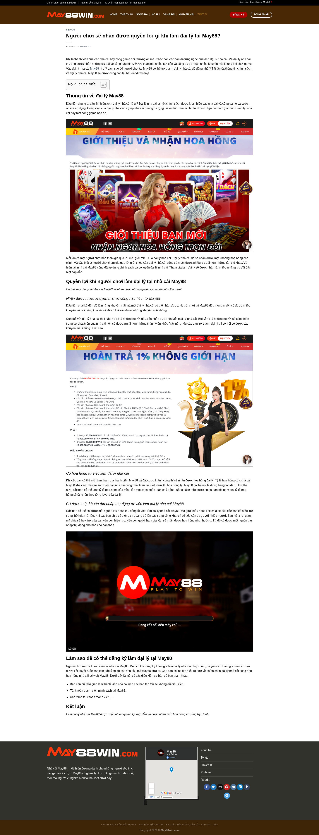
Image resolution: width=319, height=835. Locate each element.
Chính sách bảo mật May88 (61, 2)
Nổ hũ (156, 14)
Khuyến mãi (186, 14)
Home (113, 14)
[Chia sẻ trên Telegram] (227, 796)
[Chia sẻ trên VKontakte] (233, 787)
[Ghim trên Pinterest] (227, 787)
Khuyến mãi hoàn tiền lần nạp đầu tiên (125, 2)
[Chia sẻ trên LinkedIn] (240, 787)
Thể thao (126, 14)
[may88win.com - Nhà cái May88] (75, 15)
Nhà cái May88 (57, 768)
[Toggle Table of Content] (101, 85)
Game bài (169, 14)
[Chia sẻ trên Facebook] (207, 787)
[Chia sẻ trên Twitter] (213, 787)
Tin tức (203, 14)
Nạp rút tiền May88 (90, 2)
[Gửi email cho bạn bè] (220, 787)
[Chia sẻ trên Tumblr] (247, 787)
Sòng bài (142, 14)
